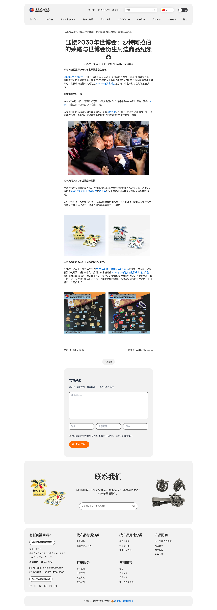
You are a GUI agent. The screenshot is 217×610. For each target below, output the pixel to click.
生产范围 (34, 19)
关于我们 (92, 10)
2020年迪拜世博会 (105, 83)
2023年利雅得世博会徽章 (84, 191)
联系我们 (116, 10)
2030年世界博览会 (74, 77)
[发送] (133, 506)
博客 (185, 19)
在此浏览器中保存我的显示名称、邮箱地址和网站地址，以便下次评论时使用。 (103, 436)
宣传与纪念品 (124, 19)
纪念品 (102, 191)
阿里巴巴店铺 (104, 10)
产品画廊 (172, 19)
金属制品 (49, 19)
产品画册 (156, 19)
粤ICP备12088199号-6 (123, 601)
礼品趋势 (73, 32)
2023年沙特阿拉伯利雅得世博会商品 (130, 272)
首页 (67, 32)
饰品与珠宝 (105, 19)
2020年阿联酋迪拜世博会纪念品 (112, 269)
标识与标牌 (88, 19)
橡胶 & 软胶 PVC (68, 19)
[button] (167, 10)
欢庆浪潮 (111, 112)
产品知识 (141, 19)
